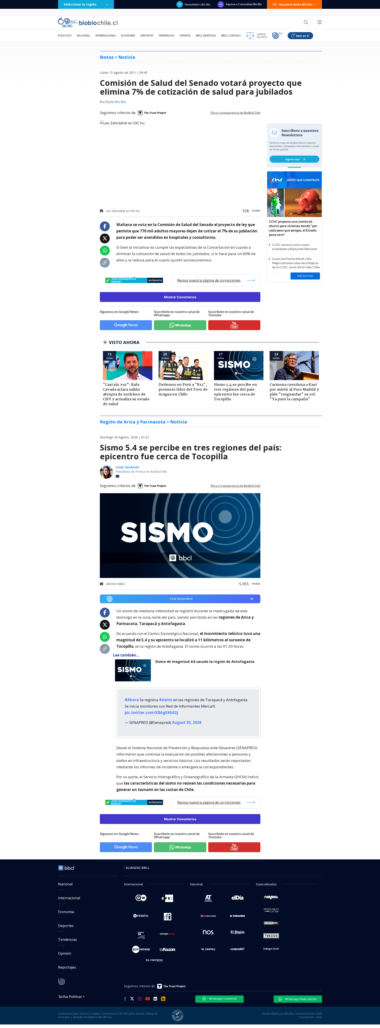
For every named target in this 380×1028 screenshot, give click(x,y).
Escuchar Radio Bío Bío (295, 4)
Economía (128, 35)
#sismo (165, 699)
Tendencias (166, 35)
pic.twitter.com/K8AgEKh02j (151, 712)
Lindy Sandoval (127, 467)
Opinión (185, 35)
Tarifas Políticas (70, 996)
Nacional (83, 35)
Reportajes (67, 967)
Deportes (147, 35)
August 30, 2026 (186, 722)
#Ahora (132, 699)
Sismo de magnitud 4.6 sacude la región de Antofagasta (204, 661)
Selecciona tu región (80, 4)
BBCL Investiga (206, 35)
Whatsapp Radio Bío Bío (300, 999)
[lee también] (134, 670)
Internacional (105, 35)
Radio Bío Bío (116, 102)
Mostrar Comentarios (180, 297)
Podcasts (64, 35)
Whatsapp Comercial (222, 998)
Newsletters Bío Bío (197, 4)
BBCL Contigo (231, 35)
